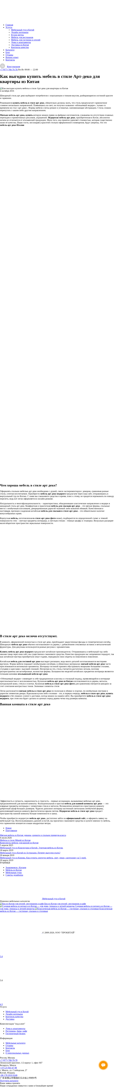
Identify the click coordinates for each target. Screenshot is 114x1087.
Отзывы (9, 55)
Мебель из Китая (14, 870)
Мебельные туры (14, 872)
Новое (9, 828)
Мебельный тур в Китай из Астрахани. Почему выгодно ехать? (30, 853)
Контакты (10, 60)
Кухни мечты (17, 35)
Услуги (9, 27)
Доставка (10, 1019)
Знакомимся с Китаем (16, 867)
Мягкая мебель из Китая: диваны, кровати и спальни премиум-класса (33, 835)
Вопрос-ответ (12, 57)
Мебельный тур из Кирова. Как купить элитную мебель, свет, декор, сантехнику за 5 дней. (43, 858)
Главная (9, 25)
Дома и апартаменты (21, 42)
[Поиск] (2, 65)
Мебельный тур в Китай (22, 30)
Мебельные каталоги (15, 1043)
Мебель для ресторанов (22, 37)
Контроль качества (20, 47)
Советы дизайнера (14, 875)
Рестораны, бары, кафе (16, 1031)
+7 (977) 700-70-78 (9, 69)
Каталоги (10, 50)
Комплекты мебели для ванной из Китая (19, 843)
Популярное (11, 830)
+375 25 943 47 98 (8, 1068)
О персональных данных (17, 1053)
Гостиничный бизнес (16, 1033)
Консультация (13, 66)
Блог (8, 52)
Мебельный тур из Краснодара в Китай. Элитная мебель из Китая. (31, 848)
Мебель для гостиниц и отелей (25, 40)
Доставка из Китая (20, 45)
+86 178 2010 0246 (8, 1075)
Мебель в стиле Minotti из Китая (15, 840)
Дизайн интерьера (19, 32)
